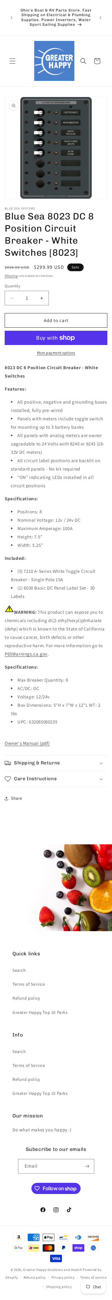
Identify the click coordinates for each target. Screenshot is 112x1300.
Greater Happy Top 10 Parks (40, 1012)
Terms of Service (28, 984)
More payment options (56, 352)
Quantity (12, 286)
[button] (12, 61)
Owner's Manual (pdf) (27, 743)
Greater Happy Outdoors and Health (52, 1269)
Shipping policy (59, 1287)
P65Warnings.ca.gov (26, 654)
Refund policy (26, 998)
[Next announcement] (100, 17)
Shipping (11, 276)
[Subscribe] (87, 1166)
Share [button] (16, 798)
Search (19, 970)
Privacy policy (63, 1277)
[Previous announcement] (11, 17)
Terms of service (93, 1277)
